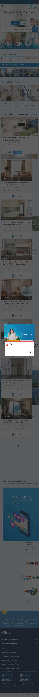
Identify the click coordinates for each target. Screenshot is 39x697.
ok (31, 352)
